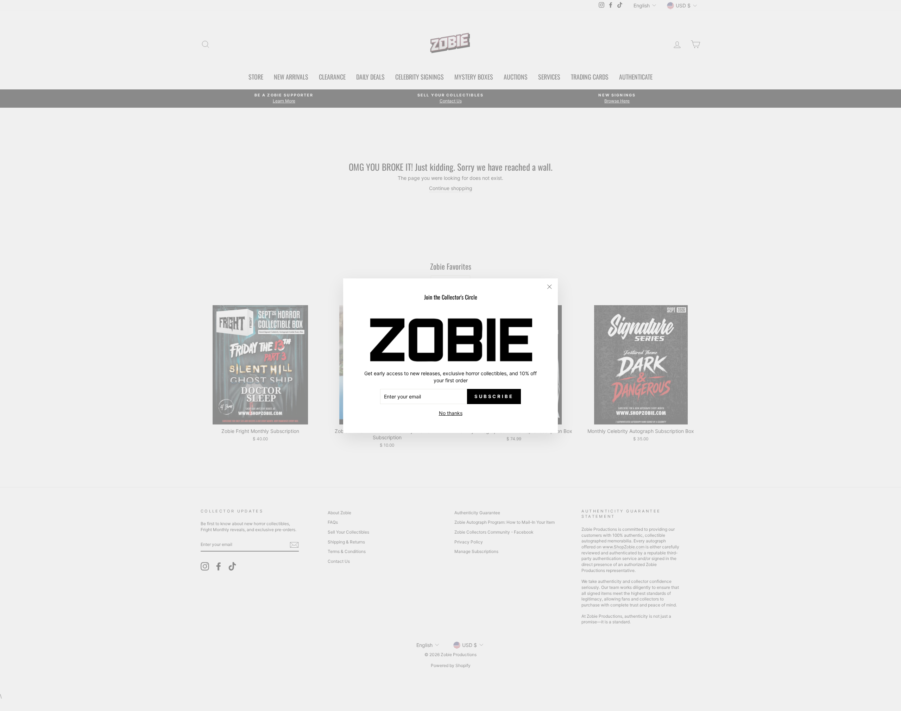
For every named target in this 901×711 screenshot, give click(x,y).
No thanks (450, 413)
